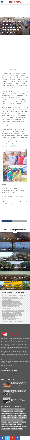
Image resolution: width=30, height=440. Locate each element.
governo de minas (7, 299)
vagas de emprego (7, 304)
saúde (16, 315)
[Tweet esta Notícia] (7, 438)
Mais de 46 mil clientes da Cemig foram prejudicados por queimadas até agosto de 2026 (19, 384)
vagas (21, 310)
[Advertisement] (15, 51)
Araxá (15, 304)
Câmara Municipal (20, 295)
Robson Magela (19, 297)
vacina (18, 302)
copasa (16, 319)
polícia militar (6, 306)
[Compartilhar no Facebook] (2, 438)
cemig (10, 312)
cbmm (19, 304)
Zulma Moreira (6, 321)
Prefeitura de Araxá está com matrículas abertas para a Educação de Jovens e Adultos (18, 399)
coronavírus (16, 312)
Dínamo (4, 317)
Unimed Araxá (11, 317)
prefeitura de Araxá (7, 297)
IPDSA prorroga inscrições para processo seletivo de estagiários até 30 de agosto (18, 391)
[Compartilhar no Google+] (12, 438)
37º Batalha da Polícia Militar (10, 310)
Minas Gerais (5, 308)
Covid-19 (4, 295)
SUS (20, 315)
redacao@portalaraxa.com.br (8, 368)
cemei (14, 220)
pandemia (10, 295)
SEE (12, 315)
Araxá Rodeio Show (7, 319)
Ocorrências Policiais (8, 302)
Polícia (4, 315)
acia (9, 315)
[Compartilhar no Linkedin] (17, 438)
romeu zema (15, 306)
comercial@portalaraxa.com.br (9, 370)
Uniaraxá (4, 312)
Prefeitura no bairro (21, 220)
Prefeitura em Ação (17, 321)
